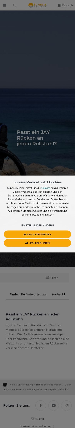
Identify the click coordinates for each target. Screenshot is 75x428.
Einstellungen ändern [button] (37, 225)
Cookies (45, 187)
